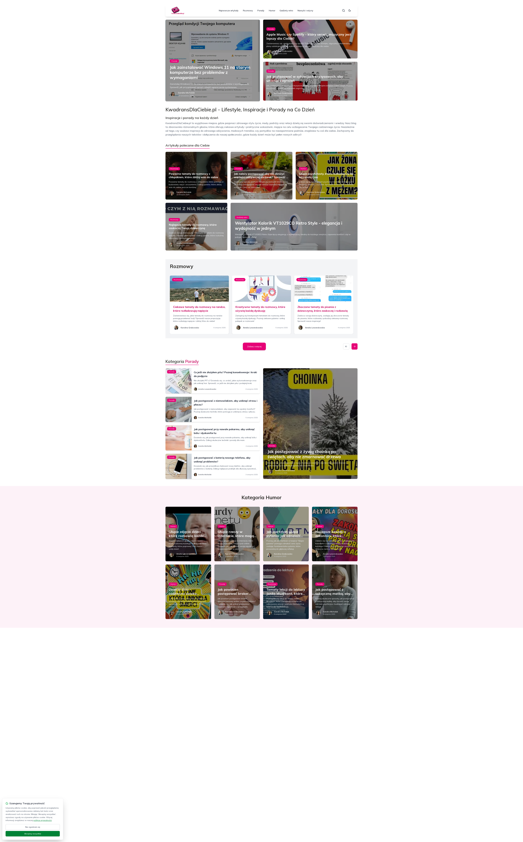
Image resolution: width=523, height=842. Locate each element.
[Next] (355, 346)
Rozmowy (248, 10)
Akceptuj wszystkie (32, 833)
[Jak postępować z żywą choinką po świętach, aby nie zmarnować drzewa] (310, 423)
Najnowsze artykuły (228, 10)
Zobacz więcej (254, 346)
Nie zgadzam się (32, 827)
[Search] (343, 10)
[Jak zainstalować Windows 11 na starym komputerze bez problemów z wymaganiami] (212, 60)
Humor (272, 10)
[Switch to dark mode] (349, 10)
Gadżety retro (286, 10)
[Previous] (346, 346)
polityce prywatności (43, 820)
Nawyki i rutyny (305, 10)
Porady (260, 10)
